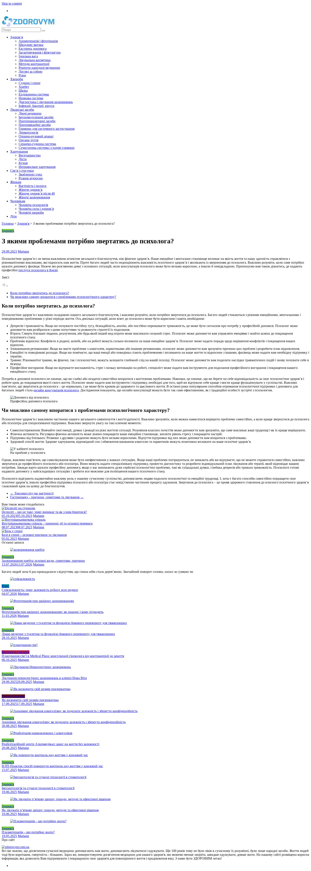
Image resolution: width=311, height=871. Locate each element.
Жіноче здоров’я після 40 (37, 193)
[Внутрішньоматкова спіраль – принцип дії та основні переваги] (23, 519)
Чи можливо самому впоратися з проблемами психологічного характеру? (63, 297)
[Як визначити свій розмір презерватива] (40, 689)
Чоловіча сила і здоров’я (36, 208)
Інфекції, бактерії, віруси (36, 106)
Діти (13, 216)
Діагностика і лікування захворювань (46, 102)
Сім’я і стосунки (22, 170)
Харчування (19, 151)
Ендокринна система (34, 94)
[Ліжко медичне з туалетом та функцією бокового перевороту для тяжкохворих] (68, 623)
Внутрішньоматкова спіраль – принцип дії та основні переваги (47, 523)
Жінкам (15, 182)
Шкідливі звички (31, 45)
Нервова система (31, 98)
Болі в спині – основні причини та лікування (34, 535)
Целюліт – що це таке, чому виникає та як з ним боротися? (44, 512)
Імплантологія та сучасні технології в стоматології (38, 788)
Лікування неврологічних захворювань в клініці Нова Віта (44, 678)
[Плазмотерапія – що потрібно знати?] (38, 821)
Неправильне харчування (37, 167)
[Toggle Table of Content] (5, 286)
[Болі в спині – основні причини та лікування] (12, 531)
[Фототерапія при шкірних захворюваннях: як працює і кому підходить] (42, 601)
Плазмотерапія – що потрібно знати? (28, 832)
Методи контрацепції (34, 64)
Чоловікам (17, 201)
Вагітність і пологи (32, 186)
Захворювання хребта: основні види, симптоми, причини (43, 560)
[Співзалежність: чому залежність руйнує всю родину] (22, 579)
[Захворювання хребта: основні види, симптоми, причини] (27, 549)
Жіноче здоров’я (30, 189)
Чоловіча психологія (33, 205)
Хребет (24, 87)
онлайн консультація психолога (56, 390)
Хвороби (16, 79)
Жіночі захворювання (34, 197)
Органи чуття (28, 140)
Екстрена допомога (33, 48)
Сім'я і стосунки (13, 696)
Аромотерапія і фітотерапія (38, 41)
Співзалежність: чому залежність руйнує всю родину (40, 590)
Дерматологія (28, 132)
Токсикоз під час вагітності (32, 493)
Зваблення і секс (30, 174)
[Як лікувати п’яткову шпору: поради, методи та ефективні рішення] (60, 799)
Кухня (23, 163)
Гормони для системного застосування (46, 128)
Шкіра (23, 90)
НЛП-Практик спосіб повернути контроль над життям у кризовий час (52, 766)
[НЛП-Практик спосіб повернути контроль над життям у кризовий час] (49, 755)
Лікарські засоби (22, 109)
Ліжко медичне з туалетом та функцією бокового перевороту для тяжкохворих (58, 634)
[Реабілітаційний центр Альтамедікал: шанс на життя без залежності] (41, 733)
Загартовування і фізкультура (40, 52)
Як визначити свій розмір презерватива (30, 700)
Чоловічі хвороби (31, 212)
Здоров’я (16, 37)
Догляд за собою (30, 71)
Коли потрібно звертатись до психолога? (39, 293)
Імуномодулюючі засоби (36, 117)
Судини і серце (29, 83)
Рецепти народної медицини (39, 67)
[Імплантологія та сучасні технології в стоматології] (48, 777)
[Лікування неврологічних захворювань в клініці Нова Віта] (40, 667)
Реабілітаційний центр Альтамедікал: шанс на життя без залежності (50, 744)
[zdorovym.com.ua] (15, 847)
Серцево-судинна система (37, 144)
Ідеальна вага (28, 56)
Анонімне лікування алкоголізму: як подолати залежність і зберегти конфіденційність (64, 722)
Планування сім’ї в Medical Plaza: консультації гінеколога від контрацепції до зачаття (63, 656)
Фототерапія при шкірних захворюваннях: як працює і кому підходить (52, 612)
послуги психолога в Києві (38, 270)
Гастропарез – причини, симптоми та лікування (47, 497)
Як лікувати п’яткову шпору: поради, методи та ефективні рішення (50, 810)
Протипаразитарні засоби (37, 121)
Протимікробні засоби (35, 125)
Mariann (23, 251)
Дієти (23, 159)
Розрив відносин (31, 178)
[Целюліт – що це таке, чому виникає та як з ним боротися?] (18, 508)
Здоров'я (23, 223)
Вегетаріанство (30, 155)
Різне (22, 75)
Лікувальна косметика (35, 60)
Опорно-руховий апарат (36, 136)
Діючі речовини (30, 113)
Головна (8, 223)
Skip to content (12, 3)
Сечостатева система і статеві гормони (46, 148)
